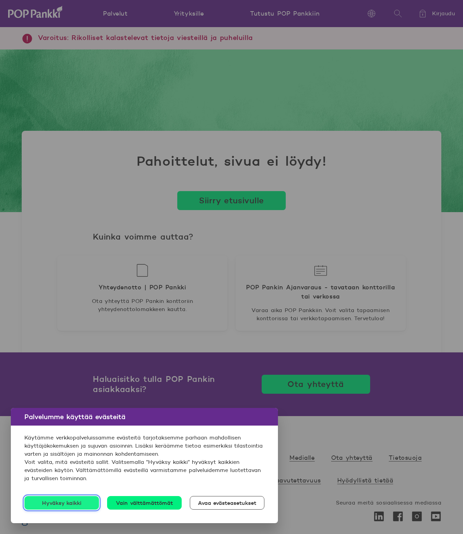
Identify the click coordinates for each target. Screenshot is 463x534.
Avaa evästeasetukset (227, 502)
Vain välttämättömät (144, 502)
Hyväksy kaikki (62, 502)
